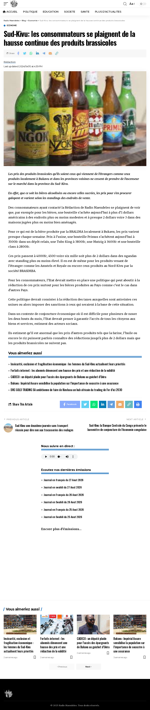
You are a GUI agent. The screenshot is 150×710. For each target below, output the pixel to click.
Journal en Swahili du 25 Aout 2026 (63, 517)
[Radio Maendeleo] (14, 4)
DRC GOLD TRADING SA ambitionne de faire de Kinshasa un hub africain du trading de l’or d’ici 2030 (66, 390)
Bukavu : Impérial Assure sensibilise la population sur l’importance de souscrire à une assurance (64, 383)
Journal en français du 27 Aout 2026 (63, 480)
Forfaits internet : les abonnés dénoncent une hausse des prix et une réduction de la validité (63, 370)
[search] (125, 4)
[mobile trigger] (7, 4)
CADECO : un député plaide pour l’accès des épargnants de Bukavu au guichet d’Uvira (58, 377)
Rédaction (10, 62)
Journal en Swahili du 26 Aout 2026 (63, 502)
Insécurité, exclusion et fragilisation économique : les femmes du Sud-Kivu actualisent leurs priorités (68, 364)
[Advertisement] (75, 567)
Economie (11, 25)
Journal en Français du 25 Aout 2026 (64, 509)
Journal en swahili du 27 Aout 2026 (63, 487)
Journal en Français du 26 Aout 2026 (64, 495)
